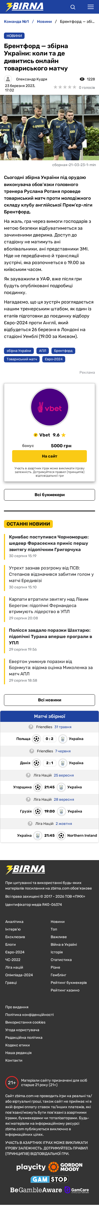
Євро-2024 (15, 952)
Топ (54, 929)
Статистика (61, 960)
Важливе (59, 937)
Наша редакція (18, 1053)
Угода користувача (22, 1030)
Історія (57, 952)
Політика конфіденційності (29, 1015)
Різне (55, 967)
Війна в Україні (64, 944)
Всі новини (49, 699)
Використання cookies (25, 1022)
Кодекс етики (17, 1045)
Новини (14, 36)
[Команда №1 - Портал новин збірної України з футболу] (21, 6)
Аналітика (14, 921)
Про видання (17, 1007)
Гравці (11, 982)
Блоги (10, 944)
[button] (72, 8)
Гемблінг (58, 975)
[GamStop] (49, 1180)
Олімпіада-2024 (19, 975)
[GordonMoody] (65, 1167)
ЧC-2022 (12, 960)
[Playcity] (31, 1168)
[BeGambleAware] (36, 1190)
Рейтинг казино (65, 990)
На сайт (49, 456)
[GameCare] (77, 1190)
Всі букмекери (50, 494)
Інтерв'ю (13, 929)
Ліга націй (14, 967)
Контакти (13, 1060)
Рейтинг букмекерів (69, 982)
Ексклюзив (15, 937)
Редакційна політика (24, 1037)
